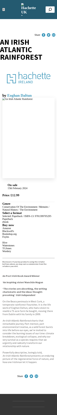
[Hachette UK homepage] (28, 9)
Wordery (6, 251)
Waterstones (8, 245)
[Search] (50, 9)
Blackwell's (8, 231)
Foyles (5, 237)
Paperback (7, 219)
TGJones (6, 248)
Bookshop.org (9, 234)
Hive (4, 242)
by (4, 95)
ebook (5, 222)
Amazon (6, 228)
